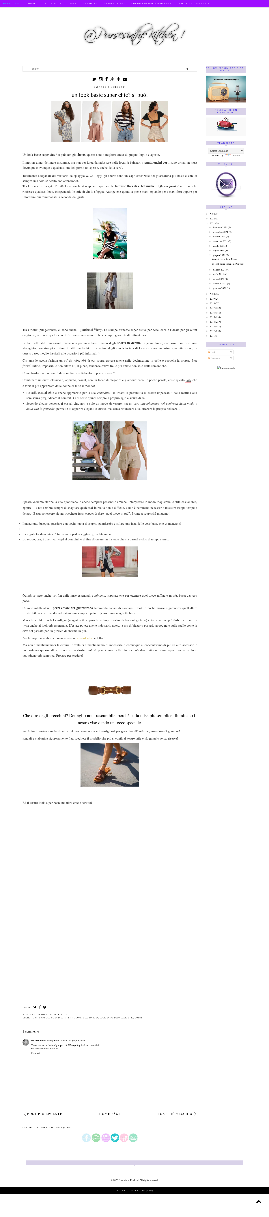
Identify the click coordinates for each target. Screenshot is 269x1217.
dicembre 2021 (220, 227)
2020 (212, 294)
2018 (212, 303)
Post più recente (44, 1114)
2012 (212, 331)
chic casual (42, 1018)
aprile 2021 (218, 274)
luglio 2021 (218, 250)
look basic (106, 1018)
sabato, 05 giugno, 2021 (73, 1040)
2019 (212, 298)
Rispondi (35, 1053)
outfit (138, 1018)
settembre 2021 (220, 241)
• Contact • (53, 3)
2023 (212, 214)
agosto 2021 (219, 245)
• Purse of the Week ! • (172, 10)
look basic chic (123, 1018)
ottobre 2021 (219, 236)
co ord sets (85, 638)
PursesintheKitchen (129, 1180)
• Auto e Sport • (99, 10)
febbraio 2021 (220, 283)
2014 (212, 321)
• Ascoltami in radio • (133, 10)
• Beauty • (90, 3)
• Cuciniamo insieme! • (193, 3)
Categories (257, 10)
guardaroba (90, 1018)
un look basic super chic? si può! (228, 263)
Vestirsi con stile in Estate (224, 259)
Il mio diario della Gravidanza (219, 10)
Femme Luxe (74, 1018)
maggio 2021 (219, 269)
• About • (32, 3)
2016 (212, 312)
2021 (212, 223)
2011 (212, 335)
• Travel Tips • (114, 3)
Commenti (215, 358)
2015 (212, 317)
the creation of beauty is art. (45, 1040)
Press (72, 3)
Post (212, 352)
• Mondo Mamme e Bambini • (151, 3)
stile (188, 380)
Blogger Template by (135, 1191)
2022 (212, 218)
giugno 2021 (219, 255)
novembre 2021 (220, 232)
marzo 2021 (218, 279)
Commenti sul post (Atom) (54, 1127)
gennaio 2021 (219, 288)
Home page (11, 3)
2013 (212, 326)
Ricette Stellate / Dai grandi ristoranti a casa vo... (42, 10)
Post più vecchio (175, 1114)
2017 (212, 307)
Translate (235, 155)
